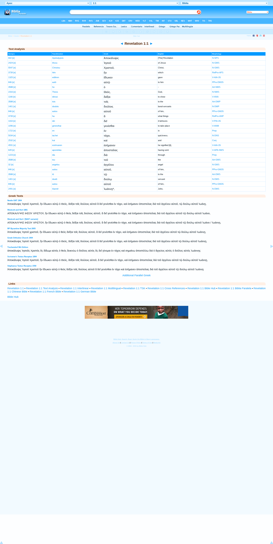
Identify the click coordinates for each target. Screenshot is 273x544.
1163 (10, 121)
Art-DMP (216, 101)
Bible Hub (12, 296)
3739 (10, 72)
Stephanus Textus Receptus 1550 (21, 266)
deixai (55, 96)
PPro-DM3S (218, 82)
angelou (55, 164)
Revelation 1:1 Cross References (166, 288)
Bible (10, 36)
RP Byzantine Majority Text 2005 (21, 228)
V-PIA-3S (216, 121)
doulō (54, 179)
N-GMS (215, 63)
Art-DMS (216, 174)
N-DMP (215, 106)
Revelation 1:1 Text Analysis (42, 288)
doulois (55, 106)
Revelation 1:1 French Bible (45, 291)
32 (9, 164)
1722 (10, 130)
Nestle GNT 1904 (14, 200)
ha (53, 116)
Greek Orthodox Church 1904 (20, 238)
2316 (10, 92)
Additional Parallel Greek (136, 275)
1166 (10, 96)
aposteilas (57, 150)
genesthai (56, 126)
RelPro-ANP (218, 116)
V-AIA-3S (216, 77)
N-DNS (215, 135)
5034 (10, 135)
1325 (10, 77)
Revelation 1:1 (15, 288)
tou (53, 159)
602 (10, 58)
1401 (10, 106)
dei (53, 121)
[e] (13, 58)
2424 (10, 63)
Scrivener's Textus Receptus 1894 (22, 257)
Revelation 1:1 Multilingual (106, 288)
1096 (10, 126)
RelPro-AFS (217, 72)
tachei (55, 135)
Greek (16, 36)
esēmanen (57, 145)
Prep (214, 130)
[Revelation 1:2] (269, 252)
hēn (54, 72)
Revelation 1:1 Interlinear (74, 288)
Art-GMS (216, 159)
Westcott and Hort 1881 (17, 210)
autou (54, 111)
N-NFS (215, 58)
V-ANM (215, 126)
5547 (10, 67)
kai (53, 140)
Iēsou (54, 63)
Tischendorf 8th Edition (17, 247)
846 (10, 82)
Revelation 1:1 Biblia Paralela (234, 288)
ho (53, 87)
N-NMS (215, 92)
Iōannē (55, 189)
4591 (10, 145)
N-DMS (215, 179)
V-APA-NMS (218, 150)
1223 (10, 155)
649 (10, 150)
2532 (10, 140)
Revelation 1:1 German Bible (79, 291)
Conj (214, 140)
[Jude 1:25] (3, 252)
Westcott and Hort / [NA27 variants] (22, 219)
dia (53, 155)
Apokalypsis (58, 58)
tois (53, 101)
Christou (56, 67)
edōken (55, 77)
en (53, 130)
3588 (10, 87)
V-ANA (215, 96)
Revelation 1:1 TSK (134, 288)
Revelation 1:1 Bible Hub (201, 288)
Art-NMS (216, 87)
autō (54, 82)
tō (53, 174)
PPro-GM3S (218, 111)
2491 (10, 189)
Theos (55, 92)
